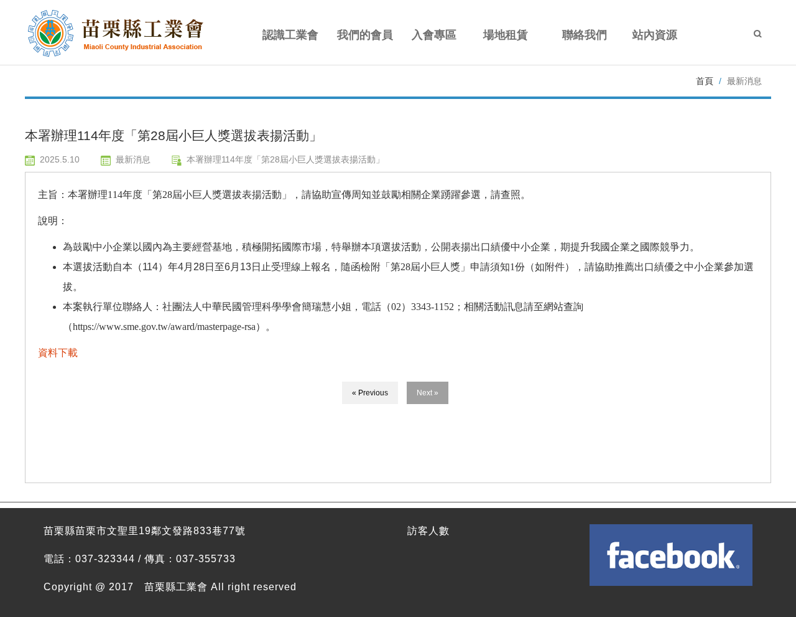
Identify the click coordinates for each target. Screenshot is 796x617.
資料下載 (58, 352)
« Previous (370, 393)
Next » (427, 393)
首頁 (704, 81)
